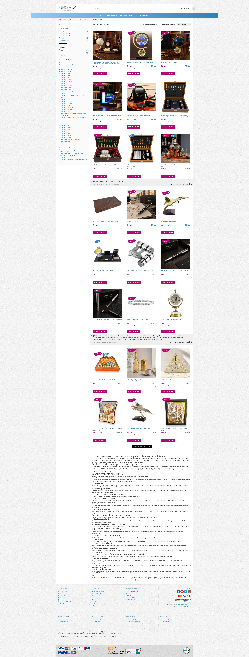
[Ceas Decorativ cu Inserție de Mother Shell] (175, 303)
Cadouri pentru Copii (64, 77)
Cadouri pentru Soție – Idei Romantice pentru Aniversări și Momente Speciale (71, 154)
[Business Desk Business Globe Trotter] (107, 254)
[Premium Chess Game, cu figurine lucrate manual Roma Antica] (107, 363)
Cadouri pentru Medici (65, 123)
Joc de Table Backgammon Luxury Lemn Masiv (105, 221)
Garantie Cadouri (98, 595)
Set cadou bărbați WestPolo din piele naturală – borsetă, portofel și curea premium (139, 116)
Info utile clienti (63, 588)
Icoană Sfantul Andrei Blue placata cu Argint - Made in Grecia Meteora (107, 429)
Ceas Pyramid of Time (167, 379)
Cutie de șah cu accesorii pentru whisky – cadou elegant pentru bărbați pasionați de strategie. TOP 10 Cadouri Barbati (175, 116)
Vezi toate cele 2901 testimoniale (179, 184)
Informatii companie (65, 600)
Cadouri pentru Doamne (65, 85)
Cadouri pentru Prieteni (65, 137)
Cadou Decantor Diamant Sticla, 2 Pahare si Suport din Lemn (175, 165)
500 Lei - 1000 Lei (65, 39)
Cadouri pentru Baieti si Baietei (67, 65)
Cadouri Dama (63, 63)
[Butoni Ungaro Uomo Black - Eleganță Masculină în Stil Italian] (141, 254)
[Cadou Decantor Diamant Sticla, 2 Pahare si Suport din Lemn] (175, 148)
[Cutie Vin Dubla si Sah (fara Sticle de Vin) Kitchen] (107, 148)
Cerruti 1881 (64, 52)
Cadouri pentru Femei (167, 621)
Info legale (95, 588)
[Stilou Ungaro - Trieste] (141, 204)
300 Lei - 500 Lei (65, 37)
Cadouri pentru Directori (65, 81)
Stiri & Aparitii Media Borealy (68, 602)
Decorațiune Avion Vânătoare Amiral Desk (138, 428)
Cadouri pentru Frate (64, 105)
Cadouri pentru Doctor (65, 87)
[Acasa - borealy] (67, 8)
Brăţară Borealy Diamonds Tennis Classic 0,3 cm (140, 319)
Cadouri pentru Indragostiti (66, 107)
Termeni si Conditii (99, 591)
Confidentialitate (98, 593)
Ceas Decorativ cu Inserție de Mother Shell (172, 319)
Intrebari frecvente (99, 597)
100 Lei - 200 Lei (65, 33)
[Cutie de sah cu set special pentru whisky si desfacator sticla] (141, 148)
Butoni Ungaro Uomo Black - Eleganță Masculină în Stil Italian (140, 271)
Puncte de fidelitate (65, 597)
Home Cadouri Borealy (65, 19)
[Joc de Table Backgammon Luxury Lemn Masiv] (107, 204)
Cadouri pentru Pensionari (66, 133)
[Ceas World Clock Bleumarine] (175, 45)
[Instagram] (189, 591)
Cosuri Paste (96, 621)
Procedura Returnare (65, 593)
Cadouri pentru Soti (64, 148)
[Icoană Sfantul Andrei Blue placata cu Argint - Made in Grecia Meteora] (107, 412)
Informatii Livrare (64, 595)
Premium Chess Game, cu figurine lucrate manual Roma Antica (106, 380)
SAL (93, 605)
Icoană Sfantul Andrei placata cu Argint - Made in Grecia (174, 429)
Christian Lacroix (65, 54)
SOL (95, 602)
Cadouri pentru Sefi (64, 141)
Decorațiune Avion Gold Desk (169, 221)
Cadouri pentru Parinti (65, 131)
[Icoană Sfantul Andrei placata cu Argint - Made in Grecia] (175, 412)
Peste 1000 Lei (65, 40)
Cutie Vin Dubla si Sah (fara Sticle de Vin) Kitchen (106, 165)
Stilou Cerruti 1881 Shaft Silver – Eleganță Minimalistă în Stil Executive (107, 320)
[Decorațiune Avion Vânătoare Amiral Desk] (141, 412)
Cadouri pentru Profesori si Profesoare (69, 139)
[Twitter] (185, 591)
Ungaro (63, 55)
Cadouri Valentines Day (133, 621)
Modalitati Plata (64, 591)
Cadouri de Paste (98, 619)
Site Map (96, 600)
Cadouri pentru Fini (64, 101)
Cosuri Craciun (63, 621)
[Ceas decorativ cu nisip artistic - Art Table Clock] (141, 45)
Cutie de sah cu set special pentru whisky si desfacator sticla (138, 165)
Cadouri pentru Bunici (65, 71)
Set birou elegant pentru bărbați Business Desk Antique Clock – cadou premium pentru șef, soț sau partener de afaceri (106, 62)
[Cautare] (132, 8)
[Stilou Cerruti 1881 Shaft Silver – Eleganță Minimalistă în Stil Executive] (107, 303)
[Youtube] (182, 591)
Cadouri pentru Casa (64, 73)
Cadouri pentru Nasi (64, 129)
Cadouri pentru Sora (64, 146)
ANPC (95, 604)
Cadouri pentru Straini (65, 157)
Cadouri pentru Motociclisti (66, 127)
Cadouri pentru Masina (65, 121)
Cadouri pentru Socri (64, 144)
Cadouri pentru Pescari (65, 135)
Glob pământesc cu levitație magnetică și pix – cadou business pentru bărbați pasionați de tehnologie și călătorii (107, 116)
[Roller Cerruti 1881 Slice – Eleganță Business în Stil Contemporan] (175, 254)
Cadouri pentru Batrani (65, 67)
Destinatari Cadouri (81, 19)
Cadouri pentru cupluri (65, 79)
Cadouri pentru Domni (65, 89)
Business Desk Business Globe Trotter (103, 270)
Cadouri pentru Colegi (65, 75)
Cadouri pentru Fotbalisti (65, 103)
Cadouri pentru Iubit (64, 111)
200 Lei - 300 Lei (65, 35)
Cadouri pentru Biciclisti (65, 69)
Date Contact (63, 604)
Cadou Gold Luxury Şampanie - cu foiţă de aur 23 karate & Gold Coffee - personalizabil (140, 380)
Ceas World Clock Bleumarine (169, 62)
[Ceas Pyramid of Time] (175, 363)
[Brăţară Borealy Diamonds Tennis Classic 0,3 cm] (141, 303)
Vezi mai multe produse (141, 447)
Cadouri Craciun (63, 619)
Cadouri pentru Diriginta (65, 83)
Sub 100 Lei (64, 32)
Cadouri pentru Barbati (167, 619)
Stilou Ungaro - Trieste (133, 221)
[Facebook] (178, 591)
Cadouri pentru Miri (64, 125)
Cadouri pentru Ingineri (65, 109)
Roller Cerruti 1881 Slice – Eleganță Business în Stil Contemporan (174, 271)
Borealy (63, 50)
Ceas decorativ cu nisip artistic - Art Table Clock (140, 62)
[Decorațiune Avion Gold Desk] (175, 204)
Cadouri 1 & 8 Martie (133, 619)
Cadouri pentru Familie (65, 99)
